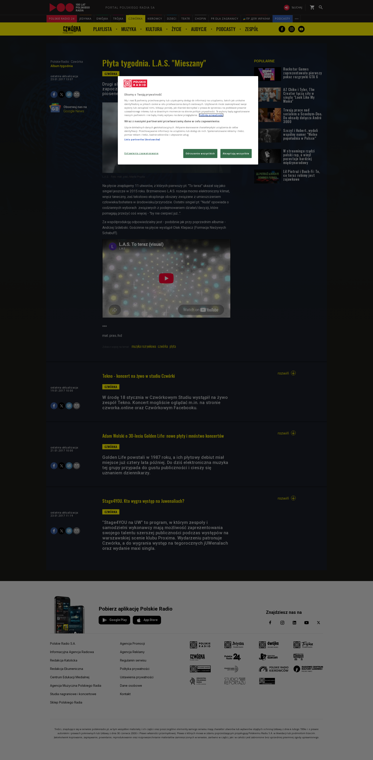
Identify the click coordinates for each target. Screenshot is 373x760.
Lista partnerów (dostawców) (142, 139)
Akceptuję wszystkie (236, 153)
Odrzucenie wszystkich (200, 153)
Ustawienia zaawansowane (141, 153)
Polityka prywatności (211, 115)
